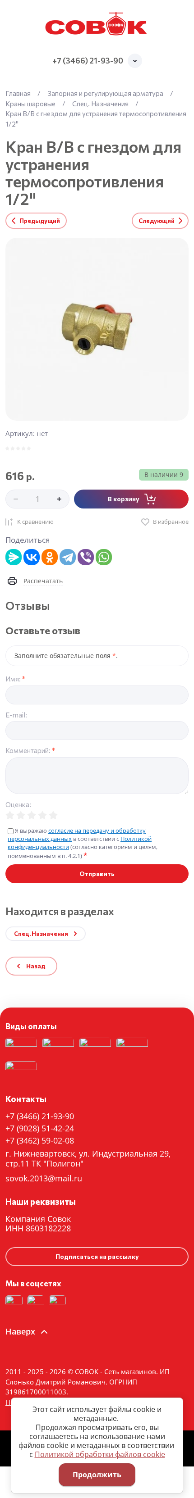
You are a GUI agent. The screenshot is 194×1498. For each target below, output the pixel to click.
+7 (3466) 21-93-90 (87, 60)
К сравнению (35, 521)
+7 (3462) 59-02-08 (39, 1140)
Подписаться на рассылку (97, 1256)
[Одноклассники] (50, 557)
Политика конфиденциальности (67, 981)
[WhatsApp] (104, 557)
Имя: (15, 679)
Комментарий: (30, 750)
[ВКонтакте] (31, 557)
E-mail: (16, 715)
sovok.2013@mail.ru (43, 1178)
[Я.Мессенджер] (13, 557)
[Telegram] (68, 557)
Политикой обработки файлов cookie (100, 1454)
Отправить (97, 873)
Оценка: (18, 804)
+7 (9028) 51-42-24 (39, 1128)
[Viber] (86, 557)
